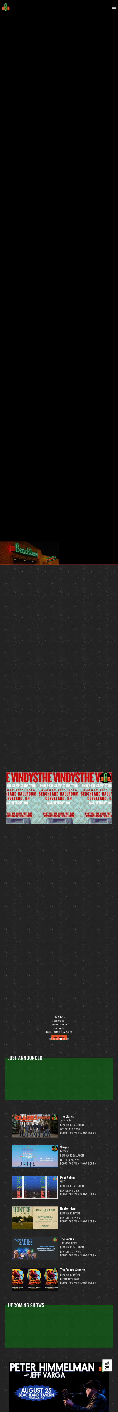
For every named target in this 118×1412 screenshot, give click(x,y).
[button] (113, 7)
